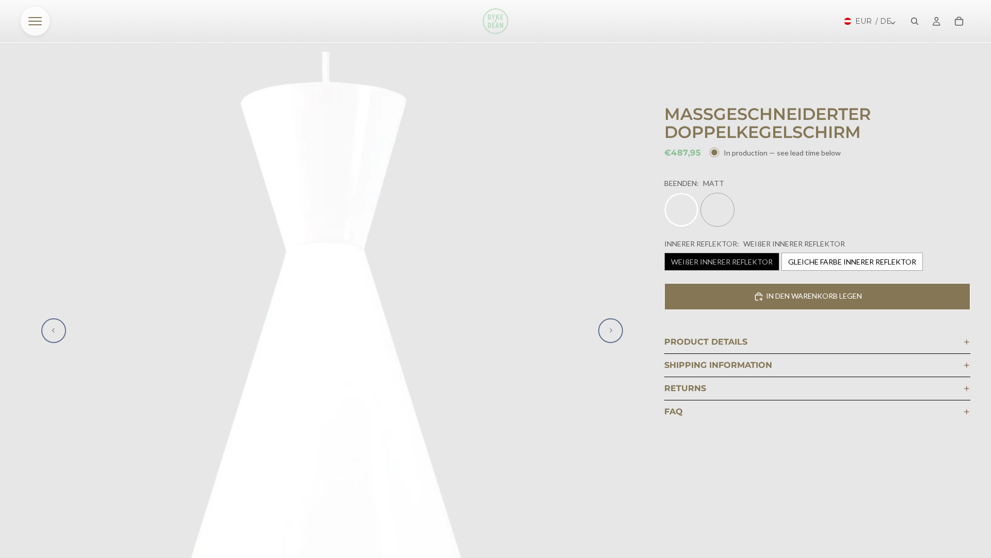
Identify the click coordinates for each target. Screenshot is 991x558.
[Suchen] (914, 21)
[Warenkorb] (959, 21)
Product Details (705, 342)
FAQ (673, 411)
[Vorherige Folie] (53, 330)
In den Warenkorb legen (814, 295)
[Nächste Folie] (610, 330)
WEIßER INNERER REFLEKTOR (722, 261)
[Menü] (35, 21)
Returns (685, 388)
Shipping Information (718, 365)
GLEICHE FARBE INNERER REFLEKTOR (852, 261)
